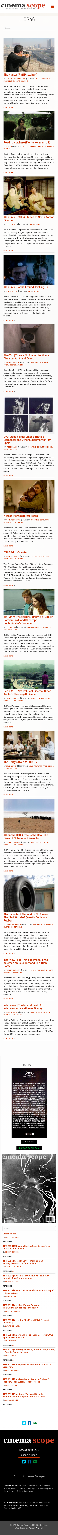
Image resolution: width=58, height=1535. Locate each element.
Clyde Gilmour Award (16, 1505)
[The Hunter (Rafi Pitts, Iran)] (29, 55)
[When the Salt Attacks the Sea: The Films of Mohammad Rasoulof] (29, 816)
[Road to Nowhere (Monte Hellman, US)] (29, 125)
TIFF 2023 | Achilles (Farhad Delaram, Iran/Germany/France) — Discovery (21, 1306)
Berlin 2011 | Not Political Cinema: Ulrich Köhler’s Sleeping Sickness (27, 692)
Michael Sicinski (13, 842)
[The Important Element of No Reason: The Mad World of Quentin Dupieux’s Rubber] (29, 893)
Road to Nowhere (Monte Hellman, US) (27, 142)
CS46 (38, 79)
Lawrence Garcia (13, 1326)
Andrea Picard (12, 362)
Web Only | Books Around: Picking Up (26, 287)
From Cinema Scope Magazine (16, 81)
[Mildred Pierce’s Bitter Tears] (29, 497)
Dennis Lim (10, 627)
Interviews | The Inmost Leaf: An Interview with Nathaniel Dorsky (23, 1006)
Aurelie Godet (11, 1356)
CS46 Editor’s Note (15, 552)
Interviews (17, 927)
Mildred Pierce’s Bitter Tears (21, 515)
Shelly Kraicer (12, 1252)
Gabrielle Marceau (13, 1267)
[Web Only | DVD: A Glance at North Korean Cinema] (29, 195)
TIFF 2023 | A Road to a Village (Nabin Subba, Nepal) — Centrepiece (28, 1291)
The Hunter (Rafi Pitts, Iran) (20, 74)
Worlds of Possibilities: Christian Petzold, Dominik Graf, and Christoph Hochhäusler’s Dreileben (29, 620)
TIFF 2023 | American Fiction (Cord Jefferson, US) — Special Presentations (29, 1336)
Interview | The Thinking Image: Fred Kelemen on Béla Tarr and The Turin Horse (26, 963)
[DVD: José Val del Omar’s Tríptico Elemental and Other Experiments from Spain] (29, 414)
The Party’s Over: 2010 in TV (20, 762)
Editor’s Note (9, 1233)
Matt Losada (11, 447)
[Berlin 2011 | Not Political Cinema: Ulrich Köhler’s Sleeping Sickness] (29, 674)
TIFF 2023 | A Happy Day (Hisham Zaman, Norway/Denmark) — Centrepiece (23, 1262)
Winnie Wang (10, 1296)
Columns (34, 362)
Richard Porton (13, 520)
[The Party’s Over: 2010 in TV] (29, 745)
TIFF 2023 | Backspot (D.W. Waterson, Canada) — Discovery (27, 1365)
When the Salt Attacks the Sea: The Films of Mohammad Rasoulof (26, 836)
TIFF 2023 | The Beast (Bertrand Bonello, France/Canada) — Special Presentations (24, 1395)
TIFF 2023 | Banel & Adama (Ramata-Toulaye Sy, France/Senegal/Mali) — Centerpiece (27, 1380)
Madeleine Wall (12, 1385)
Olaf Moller (11, 291)
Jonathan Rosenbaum (15, 79)
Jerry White (11, 224)
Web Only (37, 224)
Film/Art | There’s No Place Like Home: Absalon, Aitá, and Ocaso (27, 357)
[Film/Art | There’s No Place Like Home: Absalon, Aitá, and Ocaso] (29, 338)
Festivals (40, 698)
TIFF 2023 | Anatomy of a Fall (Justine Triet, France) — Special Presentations (29, 1350)
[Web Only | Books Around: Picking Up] (29, 270)
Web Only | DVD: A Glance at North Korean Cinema (29, 218)
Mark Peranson (13, 556)
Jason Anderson (13, 924)
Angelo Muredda (12, 1311)
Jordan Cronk (11, 1400)
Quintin (9, 146)
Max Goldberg (12, 1012)
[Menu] (52, 6)
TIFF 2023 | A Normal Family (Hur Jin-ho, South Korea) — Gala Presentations (26, 1276)
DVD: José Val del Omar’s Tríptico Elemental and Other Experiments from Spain (27, 439)
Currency (46, 79)
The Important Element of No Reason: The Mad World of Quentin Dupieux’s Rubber (27, 917)
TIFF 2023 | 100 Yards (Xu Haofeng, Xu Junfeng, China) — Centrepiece (26, 1247)
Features (35, 627)
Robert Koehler (13, 970)
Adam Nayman (11, 766)
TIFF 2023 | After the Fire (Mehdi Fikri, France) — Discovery (27, 1321)
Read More (9, 107)
